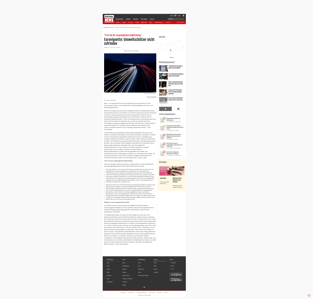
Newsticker (119, 19)
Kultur (139, 266)
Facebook (173, 262)
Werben (166, 292)
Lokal (117, 22)
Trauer (152, 19)
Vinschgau (124, 281)
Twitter (172, 266)
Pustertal (124, 272)
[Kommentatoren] (178, 109)
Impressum (123, 292)
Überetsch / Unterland (127, 278)
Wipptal (124, 285)
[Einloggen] (183, 15)
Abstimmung (141, 269)
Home (112, 27)
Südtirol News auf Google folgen (131, 50)
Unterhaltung (158, 22)
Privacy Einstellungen (141, 292)
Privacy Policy (131, 292)
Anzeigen (163, 162)
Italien (124, 22)
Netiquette (159, 292)
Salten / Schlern (125, 275)
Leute (139, 262)
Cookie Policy (152, 292)
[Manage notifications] (309, 295)
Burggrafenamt (125, 266)
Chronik (130, 22)
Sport (150, 22)
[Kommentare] (165, 109)
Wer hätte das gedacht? (143, 275)
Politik (137, 22)
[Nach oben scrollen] (144, 287)
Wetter (128, 19)
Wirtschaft (144, 22)
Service (168, 22)
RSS (172, 269)
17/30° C (181, 22)
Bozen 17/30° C (175, 15)
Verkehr (135, 19)
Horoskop (144, 19)
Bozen (123, 262)
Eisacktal (124, 269)
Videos (139, 272)
